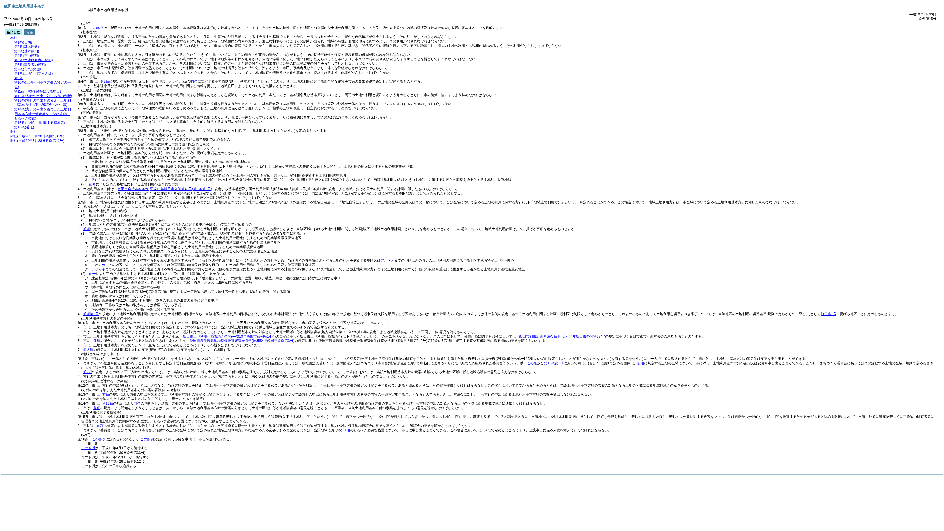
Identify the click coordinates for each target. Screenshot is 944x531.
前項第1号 (828, 314)
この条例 (97, 28)
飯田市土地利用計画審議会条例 (229, 336)
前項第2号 (91, 314)
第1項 (345, 430)
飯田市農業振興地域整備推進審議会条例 (242, 341)
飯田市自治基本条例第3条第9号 (164, 189)
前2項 (87, 372)
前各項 (88, 350)
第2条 (104, 81)
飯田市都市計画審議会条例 (562, 336)
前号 (92, 184)
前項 (86, 229)
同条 (137, 403)
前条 (194, 81)
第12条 (107, 403)
